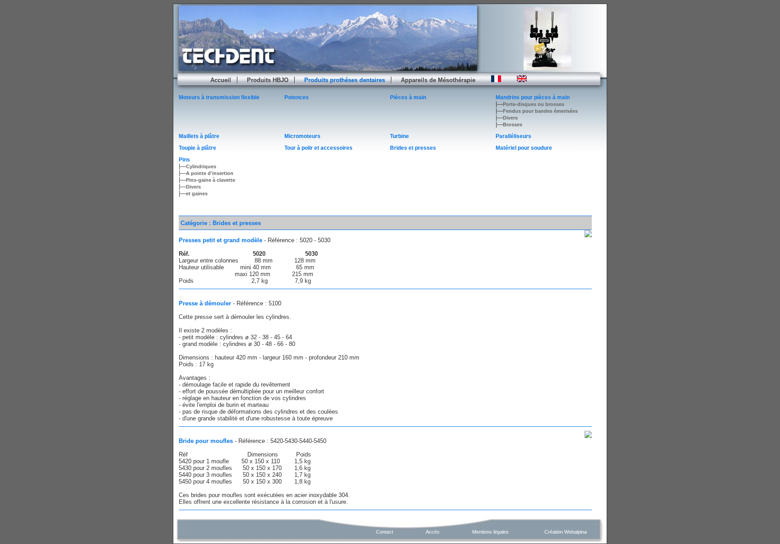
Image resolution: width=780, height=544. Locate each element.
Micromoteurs (302, 136)
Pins (184, 160)
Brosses (512, 124)
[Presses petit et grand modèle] (588, 233)
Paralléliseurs (513, 136)
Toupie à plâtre (197, 148)
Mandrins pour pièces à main (533, 97)
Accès (433, 532)
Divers (510, 117)
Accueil (220, 80)
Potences (296, 97)
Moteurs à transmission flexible (219, 97)
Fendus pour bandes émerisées (540, 111)
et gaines (197, 193)
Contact (384, 532)
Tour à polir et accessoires (318, 148)
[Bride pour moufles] (588, 434)
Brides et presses (413, 148)
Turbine (399, 136)
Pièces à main (408, 97)
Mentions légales (490, 532)
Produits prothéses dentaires (344, 80)
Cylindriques (201, 166)
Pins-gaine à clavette (210, 180)
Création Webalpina (565, 532)
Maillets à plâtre (199, 136)
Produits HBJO (267, 80)
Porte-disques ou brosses (533, 104)
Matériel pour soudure (524, 148)
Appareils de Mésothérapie (438, 80)
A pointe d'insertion (209, 173)
